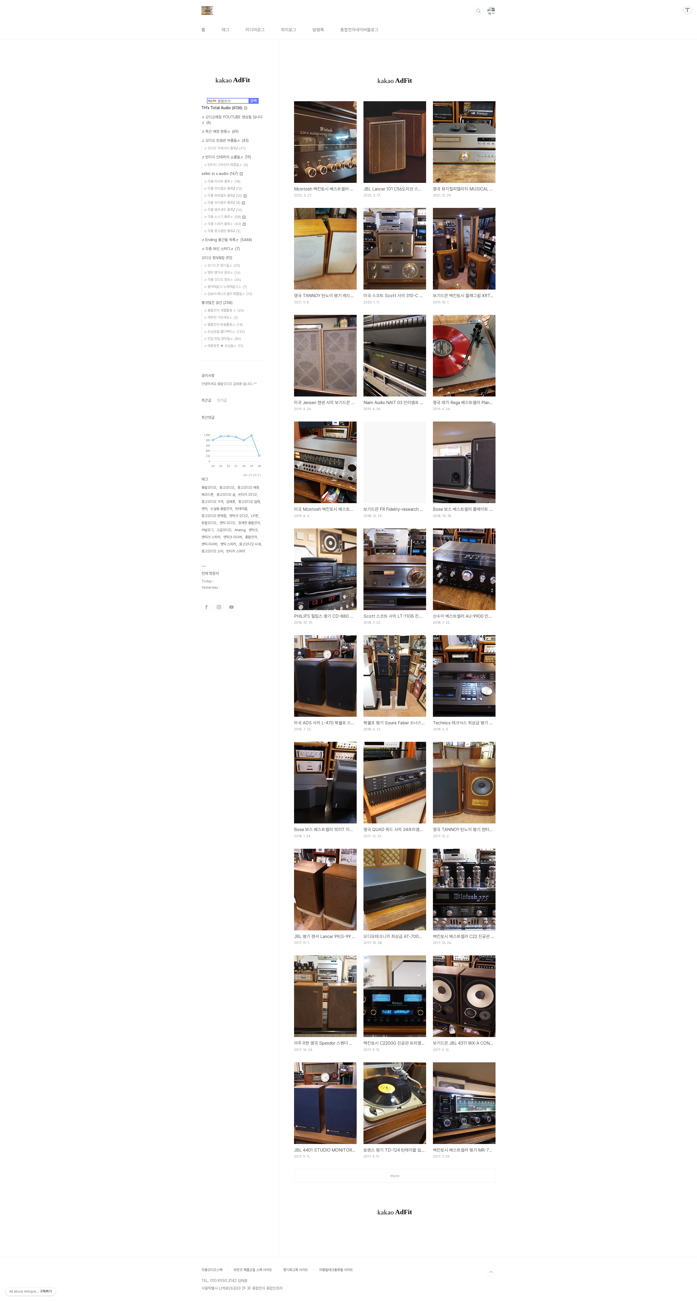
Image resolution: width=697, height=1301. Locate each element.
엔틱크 (253, 530)
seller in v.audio (219, 173)
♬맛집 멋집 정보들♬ (222, 339)
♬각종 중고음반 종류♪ (222, 231)
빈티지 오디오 (247, 495)
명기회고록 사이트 (295, 1270)
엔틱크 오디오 (238, 516)
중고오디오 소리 (212, 551)
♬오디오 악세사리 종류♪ (225, 148)
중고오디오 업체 (249, 502)
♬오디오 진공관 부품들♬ (225, 140)
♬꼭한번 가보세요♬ (221, 317)
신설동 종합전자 (221, 509)
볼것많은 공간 (217, 302)
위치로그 (288, 29)
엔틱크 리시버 (232, 537)
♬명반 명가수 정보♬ (222, 272)
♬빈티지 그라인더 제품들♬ (226, 165)
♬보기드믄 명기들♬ (222, 265)
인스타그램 (219, 607)
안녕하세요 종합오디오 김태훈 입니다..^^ (229, 384)
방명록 (318, 29)
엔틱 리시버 (209, 544)
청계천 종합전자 (249, 523)
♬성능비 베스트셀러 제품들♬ (228, 294)
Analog (240, 530)
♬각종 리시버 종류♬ (222, 181)
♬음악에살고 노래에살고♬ (225, 287)
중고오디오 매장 (248, 487)
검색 (479, 11)
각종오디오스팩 (211, 1270)
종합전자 (251, 537)
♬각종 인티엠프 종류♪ (223, 188)
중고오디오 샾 (225, 495)
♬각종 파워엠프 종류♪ (223, 195)
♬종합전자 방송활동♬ (223, 324)
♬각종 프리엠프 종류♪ (222, 203)
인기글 (222, 400)
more (394, 1176)
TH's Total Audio (221, 108)
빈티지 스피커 (235, 551)
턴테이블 (241, 509)
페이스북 (206, 607)
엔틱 (204, 509)
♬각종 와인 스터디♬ (220, 249)
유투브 (231, 607)
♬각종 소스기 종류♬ (222, 217)
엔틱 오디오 (227, 523)
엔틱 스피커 (228, 544)
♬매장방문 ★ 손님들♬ (223, 346)
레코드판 (207, 495)
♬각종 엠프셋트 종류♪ (223, 210)
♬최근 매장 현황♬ (220, 131)
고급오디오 (223, 530)
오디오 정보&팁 (216, 258)
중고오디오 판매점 (213, 516)
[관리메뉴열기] (687, 9)
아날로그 (207, 530)
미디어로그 (255, 29)
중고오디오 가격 (212, 502)
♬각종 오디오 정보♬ (222, 280)
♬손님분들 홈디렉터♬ (224, 332)
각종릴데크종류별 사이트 (336, 1270)
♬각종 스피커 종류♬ (222, 224)
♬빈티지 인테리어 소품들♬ (226, 157)
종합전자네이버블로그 (359, 29)
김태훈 (230, 502)
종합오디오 (208, 487)
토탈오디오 (208, 523)
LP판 (254, 516)
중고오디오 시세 (250, 544)
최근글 (206, 400)
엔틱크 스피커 (210, 537)
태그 (225, 29)
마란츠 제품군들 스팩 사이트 (253, 1270)
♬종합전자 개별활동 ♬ (224, 310)
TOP (491, 1272)
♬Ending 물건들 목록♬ (226, 240)
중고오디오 (226, 487)
